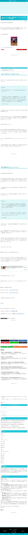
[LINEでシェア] (23, 325)
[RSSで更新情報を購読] (20, 347)
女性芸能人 (2, 318)
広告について (3, 516)
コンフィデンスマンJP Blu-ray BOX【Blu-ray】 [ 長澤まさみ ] (7, 47)
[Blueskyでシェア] (17, 323)
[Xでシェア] (5, 323)
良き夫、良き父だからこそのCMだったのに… (8, 69)
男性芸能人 (6, 318)
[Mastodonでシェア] (11, 323)
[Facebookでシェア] (5, 325)
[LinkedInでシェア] (14, 327)
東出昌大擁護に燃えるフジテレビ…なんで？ (8, 70)
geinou (15, 292)
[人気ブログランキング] (2, 519)
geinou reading (11, 292)
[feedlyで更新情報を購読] (7, 347)
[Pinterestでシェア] (8, 327)
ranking (17, 292)
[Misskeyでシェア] (23, 323)
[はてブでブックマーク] (11, 325)
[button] (23, 342)
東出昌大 (14, 318)
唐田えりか (9, 318)
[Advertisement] (14, 8)
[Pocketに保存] (17, 325)
